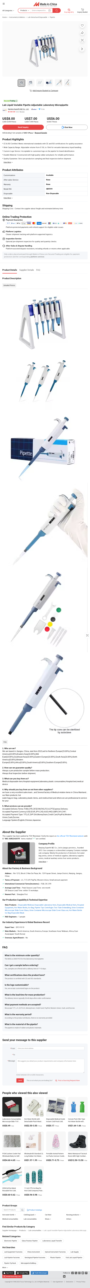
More (4, 1267)
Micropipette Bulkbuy (28, 1263)
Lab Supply (75, 1252)
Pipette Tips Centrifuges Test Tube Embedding (53, 907)
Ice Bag (31, 907)
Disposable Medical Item (66, 905)
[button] (3, 3)
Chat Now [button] (68, 127)
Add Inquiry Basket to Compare (45, 90)
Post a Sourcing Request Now (67, 1080)
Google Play (22, 1273)
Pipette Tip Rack (10, 1263)
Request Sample (41, 133)
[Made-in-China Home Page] (45, 4)
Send (20, 1080)
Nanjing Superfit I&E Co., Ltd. (18, 109)
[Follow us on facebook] (72, 1273)
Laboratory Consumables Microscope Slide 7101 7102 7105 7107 (11, 1121)
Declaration (69, 1282)
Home (4, 17)
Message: (11, 1061)
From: (13, 1048)
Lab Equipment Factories (13, 1252)
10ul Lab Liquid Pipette (74, 1257)
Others (68, 1219)
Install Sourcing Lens (13, 1276)
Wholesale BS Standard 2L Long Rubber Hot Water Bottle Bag (33, 1156)
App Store (8, 1273)
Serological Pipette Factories (35, 1257)
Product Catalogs (35, 1210)
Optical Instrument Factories (55, 1252)
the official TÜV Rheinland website (70, 836)
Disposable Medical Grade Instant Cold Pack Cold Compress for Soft (55, 1121)
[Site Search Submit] (56, 10)
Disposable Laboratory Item (45, 905)
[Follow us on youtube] (83, 1273)
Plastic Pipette (55, 1257)
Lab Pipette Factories (12, 1257)
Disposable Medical (26, 905)
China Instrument (33, 1252)
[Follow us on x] (76, 1273)
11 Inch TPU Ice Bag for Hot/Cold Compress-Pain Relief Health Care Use (33, 1190)
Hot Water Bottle (20, 907)
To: (14, 1055)
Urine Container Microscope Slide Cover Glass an (48, 910)
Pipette (52, 17)
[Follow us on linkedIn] (64, 1276)
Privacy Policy (80, 1282)
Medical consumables (10, 1219)
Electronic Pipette (10, 1241)
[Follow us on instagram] (79, 1273)
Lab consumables (30, 1219)
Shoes (47, 1219)
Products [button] (23, 10)
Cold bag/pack (29, 1215)
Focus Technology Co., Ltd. (28, 1282)
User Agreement (58, 1282)
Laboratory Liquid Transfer (52, 1241)
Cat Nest (48, 1215)
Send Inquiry (23, 127)
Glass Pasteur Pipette (30, 1241)
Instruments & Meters (17, 17)
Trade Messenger (39, 1273)
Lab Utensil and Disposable (37, 17)
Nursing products (72, 1215)
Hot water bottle (8, 1215)
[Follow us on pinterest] (86, 1273)
